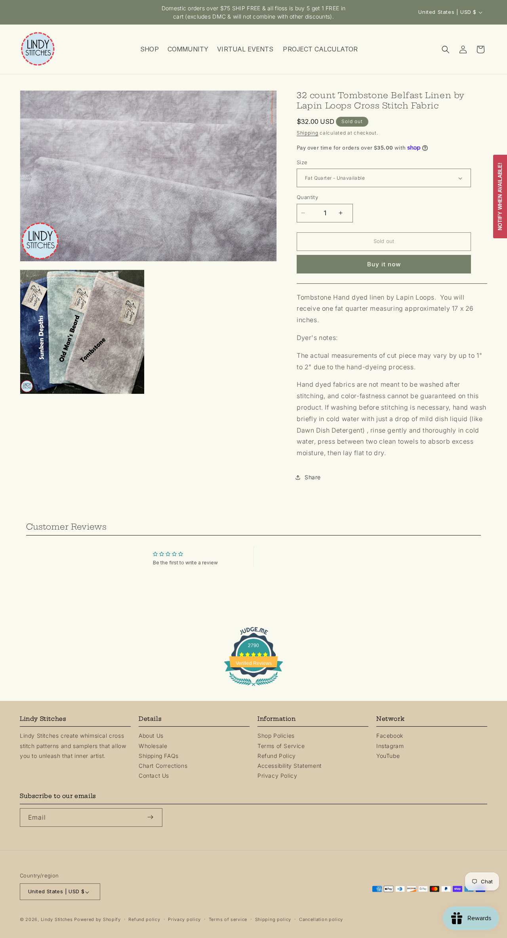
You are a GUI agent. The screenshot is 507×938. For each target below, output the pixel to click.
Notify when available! (500, 196)
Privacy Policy (277, 775)
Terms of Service (281, 745)
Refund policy (144, 919)
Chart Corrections (163, 765)
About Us (151, 735)
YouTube (388, 755)
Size (302, 162)
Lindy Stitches (57, 920)
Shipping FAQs (159, 755)
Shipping (307, 133)
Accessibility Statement (289, 765)
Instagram (390, 745)
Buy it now (384, 264)
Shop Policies (276, 735)
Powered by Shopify (97, 920)
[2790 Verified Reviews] (253, 687)
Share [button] (313, 477)
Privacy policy (184, 919)
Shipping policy (273, 919)
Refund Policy (276, 755)
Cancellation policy (321, 919)
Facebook (389, 735)
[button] (149, 49)
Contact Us (154, 775)
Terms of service (228, 919)
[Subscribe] (153, 817)
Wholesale (153, 745)
